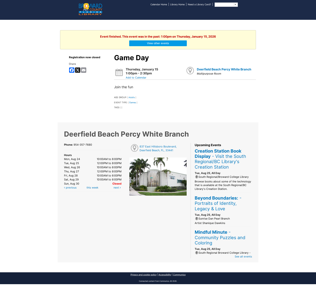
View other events (158, 43)
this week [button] (92, 187)
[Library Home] (90, 8)
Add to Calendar (136, 77)
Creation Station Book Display (220, 159)
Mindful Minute (220, 237)
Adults (132, 97)
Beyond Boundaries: (218, 203)
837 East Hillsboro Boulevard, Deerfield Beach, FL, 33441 (158, 148)
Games (132, 102)
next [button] (117, 187)
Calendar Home (158, 4)
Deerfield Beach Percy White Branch (224, 69)
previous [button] (71, 187)
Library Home (177, 4)
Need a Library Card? (199, 4)
